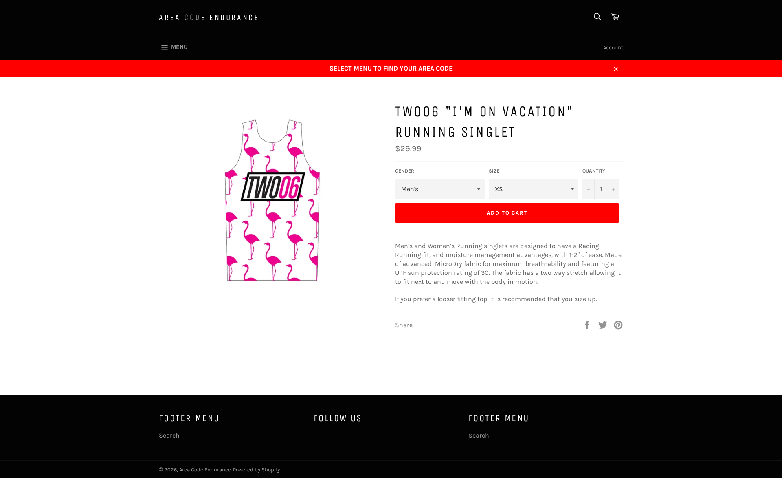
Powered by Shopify (256, 470)
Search (169, 435)
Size (494, 171)
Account (613, 47)
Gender (404, 171)
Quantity (593, 171)
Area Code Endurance (209, 17)
